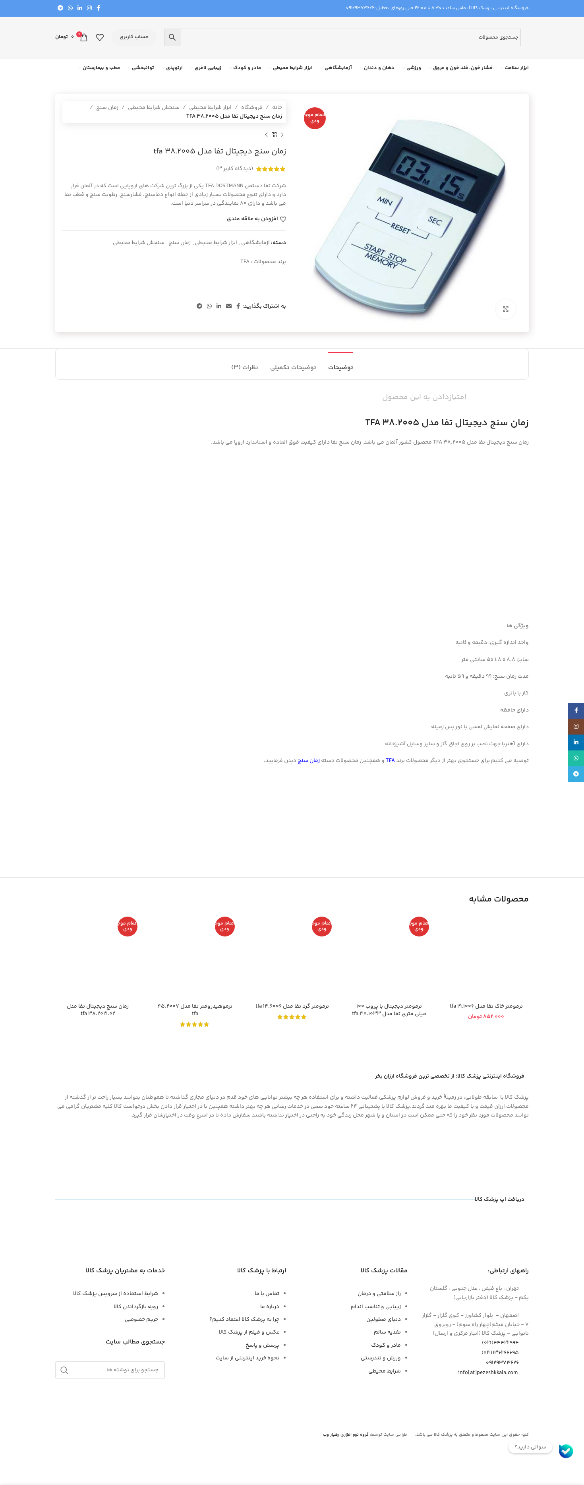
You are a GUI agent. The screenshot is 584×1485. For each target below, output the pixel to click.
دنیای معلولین (383, 1319)
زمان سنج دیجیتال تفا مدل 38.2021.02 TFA (98, 1010)
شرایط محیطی (384, 1371)
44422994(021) (500, 1343)
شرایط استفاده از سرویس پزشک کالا (115, 1293)
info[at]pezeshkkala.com (488, 1373)
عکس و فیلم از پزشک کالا (249, 1332)
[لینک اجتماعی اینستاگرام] (89, 8)
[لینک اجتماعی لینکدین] (80, 8)
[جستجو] (64, 1370)
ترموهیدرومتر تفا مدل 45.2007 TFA (194, 1010)
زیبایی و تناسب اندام (376, 1307)
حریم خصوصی (141, 1319)
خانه (277, 107)
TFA (244, 262)
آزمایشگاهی (255, 242)
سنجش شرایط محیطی (154, 107)
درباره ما (269, 1307)
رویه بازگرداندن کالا (136, 1307)
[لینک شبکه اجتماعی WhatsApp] (70, 8)
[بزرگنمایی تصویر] (506, 309)
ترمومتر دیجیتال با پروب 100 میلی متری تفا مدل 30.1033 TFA (389, 1010)
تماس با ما (267, 1293)
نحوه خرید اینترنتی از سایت (247, 1358)
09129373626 (360, 8)
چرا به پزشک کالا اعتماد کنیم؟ (244, 1319)
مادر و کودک (386, 1345)
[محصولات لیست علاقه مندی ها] (100, 37)
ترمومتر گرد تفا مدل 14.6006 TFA (292, 1006)
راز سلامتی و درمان (379, 1293)
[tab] (340, 364)
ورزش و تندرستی (381, 1358)
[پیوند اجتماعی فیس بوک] (98, 8)
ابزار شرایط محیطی (210, 107)
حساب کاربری (134, 37)
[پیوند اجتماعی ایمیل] (229, 306)
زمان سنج (107, 107)
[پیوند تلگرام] (60, 8)
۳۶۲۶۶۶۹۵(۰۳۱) (500, 1353)
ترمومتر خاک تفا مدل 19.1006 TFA (486, 1006)
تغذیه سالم (387, 1332)
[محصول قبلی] (282, 135)
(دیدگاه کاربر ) (234, 169)
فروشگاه (252, 107)
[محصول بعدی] (266, 135)
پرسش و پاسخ (262, 1345)
